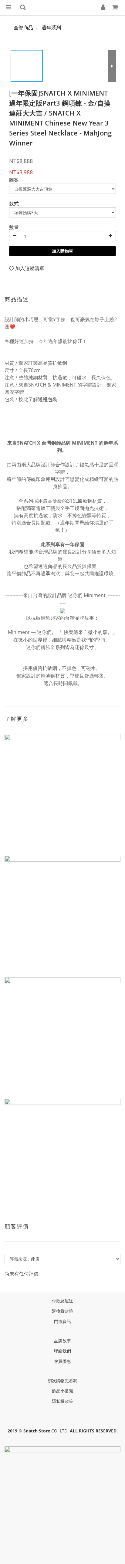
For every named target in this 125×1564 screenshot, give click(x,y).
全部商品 (23, 27)
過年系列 (51, 27)
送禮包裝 (47, 399)
